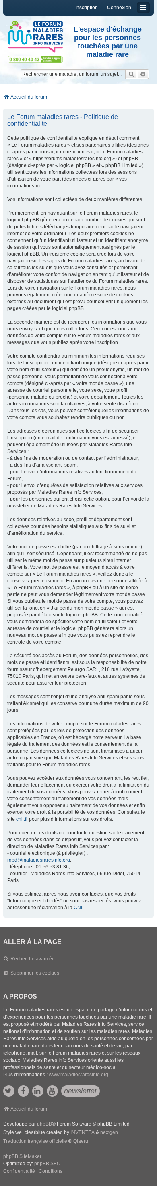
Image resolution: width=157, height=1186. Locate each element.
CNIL (79, 907)
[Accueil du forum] (35, 37)
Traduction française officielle (35, 1141)
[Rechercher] (131, 74)
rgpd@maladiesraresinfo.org (38, 860)
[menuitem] (19, 1171)
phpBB (44, 1124)
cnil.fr (22, 819)
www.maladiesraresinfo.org (78, 1074)
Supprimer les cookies (34, 973)
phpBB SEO (47, 1163)
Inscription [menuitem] (86, 7)
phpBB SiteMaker (22, 1156)
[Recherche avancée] (143, 74)
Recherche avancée (32, 959)
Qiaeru (80, 1141)
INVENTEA (82, 1132)
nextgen (109, 1132)
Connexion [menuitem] (119, 7)
